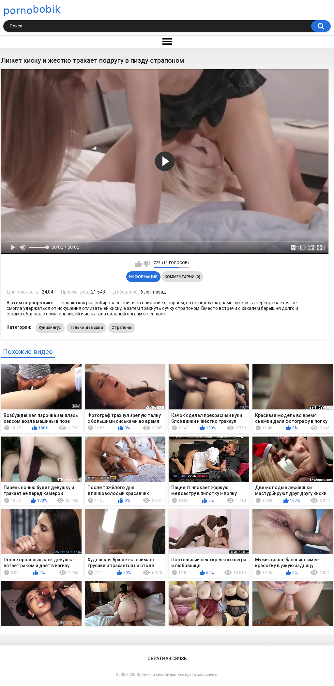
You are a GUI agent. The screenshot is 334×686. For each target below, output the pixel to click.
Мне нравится (138, 264)
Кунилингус (50, 327)
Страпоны (122, 327)
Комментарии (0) (182, 277)
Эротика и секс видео (156, 674)
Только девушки (86, 327)
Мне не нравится (147, 264)
